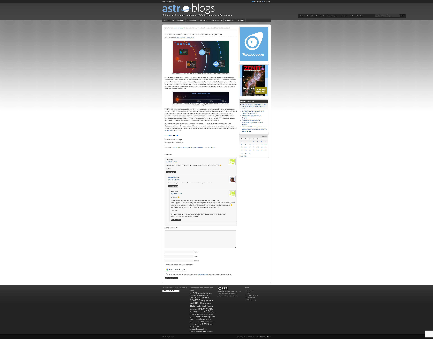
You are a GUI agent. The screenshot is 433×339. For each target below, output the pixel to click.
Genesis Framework (253, 336)
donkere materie (203, 298)
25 (254, 150)
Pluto (206, 314)
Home (302, 16)
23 (245, 150)
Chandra (199, 295)
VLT (201, 324)
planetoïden (200, 314)
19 (257, 147)
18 (254, 147)
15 (242, 147)
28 (265, 150)
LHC (197, 309)
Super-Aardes (198, 147)
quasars (192, 317)
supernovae (194, 322)
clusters (205, 295)
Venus (197, 324)
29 (242, 153)
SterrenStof (230, 20)
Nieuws (190, 147)
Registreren (251, 290)
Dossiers (344, 16)
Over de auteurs (332, 16)
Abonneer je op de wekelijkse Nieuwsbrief (180, 265)
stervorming (206, 319)
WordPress (263, 336)
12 (257, 144)
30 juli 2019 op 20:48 (173, 179)
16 (245, 147)
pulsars (211, 314)
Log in (269, 336)
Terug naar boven (169, 336)
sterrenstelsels (196, 319)
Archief (166, 20)
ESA (192, 300)
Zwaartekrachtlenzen (196, 331)
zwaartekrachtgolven (198, 329)
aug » (245, 156)
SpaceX (211, 317)
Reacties (267, 1)
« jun (241, 156)
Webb (206, 324)
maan (202, 308)
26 (257, 150)
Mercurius (200, 312)
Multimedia (204, 20)
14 (265, 144)
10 (250, 144)
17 (250, 147)
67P (191, 293)
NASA (207, 311)
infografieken (207, 303)
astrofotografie (205, 293)
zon (197, 327)
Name (196, 252)
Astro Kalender (178, 20)
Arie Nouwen (180, 38)
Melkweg (193, 312)
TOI (214, 147)
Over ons (240, 20)
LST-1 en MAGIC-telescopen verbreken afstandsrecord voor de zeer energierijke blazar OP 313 (254, 129)
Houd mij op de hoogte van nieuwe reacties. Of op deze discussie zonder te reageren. (200, 274)
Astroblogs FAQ (216, 20)
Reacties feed (251, 297)
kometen (193, 309)
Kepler (210, 306)
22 (242, 150)
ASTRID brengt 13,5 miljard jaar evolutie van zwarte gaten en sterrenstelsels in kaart (254, 107)
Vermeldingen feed (253, 295)
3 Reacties (190, 38)
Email (195, 256)
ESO (197, 300)
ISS (192, 305)
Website (196, 261)
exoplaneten (182, 147)
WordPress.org (252, 299)
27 (262, 150)
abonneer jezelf (203, 274)
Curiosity (193, 298)
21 (265, 147)
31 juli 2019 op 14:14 (176, 193)
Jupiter (199, 306)
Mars (209, 308)
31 (250, 153)
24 (250, 150)
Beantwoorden (171, 172)
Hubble (198, 303)
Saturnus (204, 317)
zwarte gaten (207, 331)
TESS (210, 147)
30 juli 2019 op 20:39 (171, 162)
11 (253, 144)
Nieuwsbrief (320, 16)
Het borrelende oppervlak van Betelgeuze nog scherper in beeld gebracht (252, 122)
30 (245, 153)
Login (249, 293)
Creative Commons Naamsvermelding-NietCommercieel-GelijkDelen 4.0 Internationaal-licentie (229, 294)
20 (262, 147)
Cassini (193, 295)
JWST (205, 306)
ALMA (195, 293)
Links (352, 16)
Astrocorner (192, 20)
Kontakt (310, 16)
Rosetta (198, 317)
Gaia (191, 303)
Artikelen (257, 1)
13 (262, 144)
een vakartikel (169, 130)
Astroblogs (216, 10)
